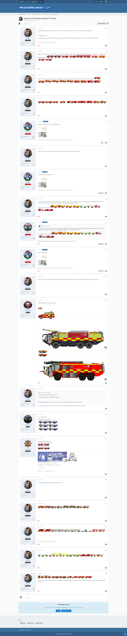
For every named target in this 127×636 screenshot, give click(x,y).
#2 (106, 51)
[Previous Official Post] (100, 193)
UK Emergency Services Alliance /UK (52, 464)
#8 (106, 198)
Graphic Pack (22, 623)
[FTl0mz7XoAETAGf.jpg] (42, 132)
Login (96, 1)
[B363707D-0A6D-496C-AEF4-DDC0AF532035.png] (72, 369)
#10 (106, 249)
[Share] (107, 23)
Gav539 (27, 20)
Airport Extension (39, 623)
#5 (106, 121)
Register (101, 1)
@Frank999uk (46, 405)
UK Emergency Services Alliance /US (52, 465)
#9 (106, 222)
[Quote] (106, 46)
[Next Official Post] (102, 143)
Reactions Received (24, 42)
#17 (106, 503)
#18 (106, 526)
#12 (106, 300)
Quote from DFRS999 (45, 392)
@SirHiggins (40, 482)
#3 (106, 74)
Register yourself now (62, 607)
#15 (106, 438)
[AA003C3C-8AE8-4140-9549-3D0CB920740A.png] (72, 334)
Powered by (63, 634)
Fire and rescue (30, 623)
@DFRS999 (47, 201)
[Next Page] (28, 23)
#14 (106, 414)
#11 (106, 276)
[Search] (106, 1)
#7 (106, 172)
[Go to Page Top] (124, 634)
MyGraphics (42, 468)
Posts (22, 44)
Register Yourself (66, 610)
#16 (106, 480)
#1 (106, 28)
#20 (106, 573)
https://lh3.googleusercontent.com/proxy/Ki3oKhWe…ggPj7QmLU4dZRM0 (63, 402)
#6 (106, 148)
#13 (106, 388)
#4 (106, 98)
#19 (106, 550)
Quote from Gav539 (45, 226)
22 (25, 23)
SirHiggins (48, 471)
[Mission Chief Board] (63, 8)
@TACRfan (40, 201)
